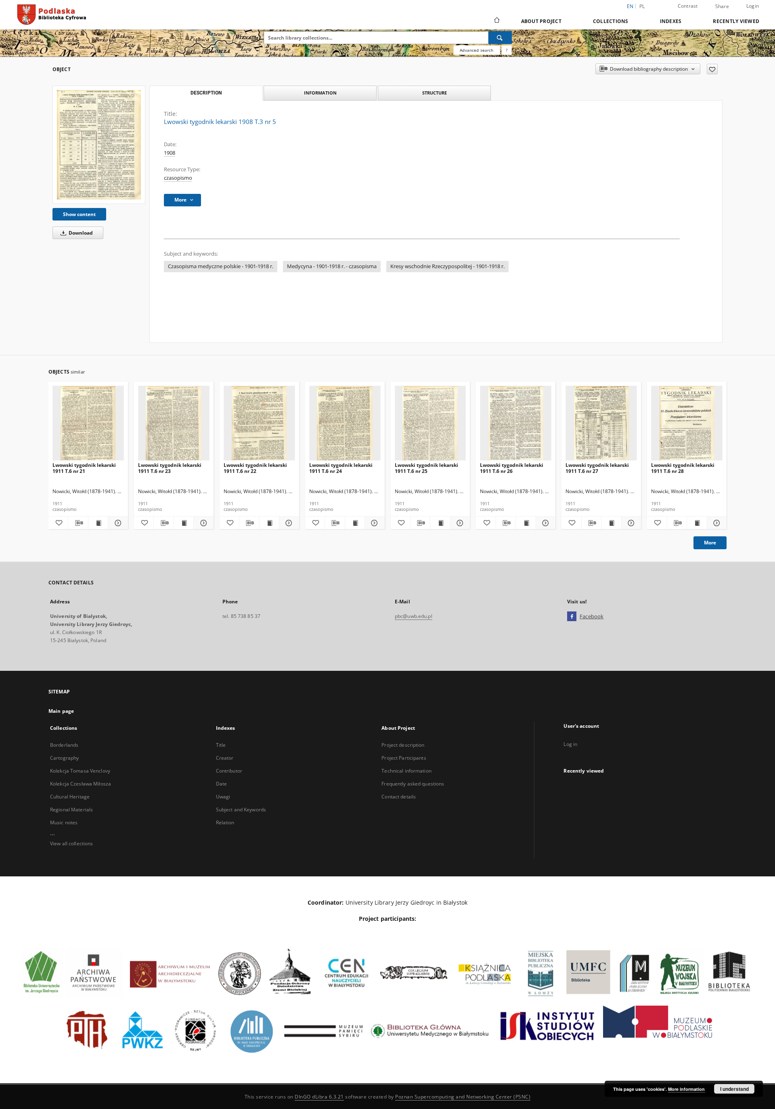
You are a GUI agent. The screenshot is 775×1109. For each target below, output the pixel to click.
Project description (402, 744)
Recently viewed (736, 21)
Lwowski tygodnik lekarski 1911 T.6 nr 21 (84, 468)
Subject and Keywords (241, 809)
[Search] (500, 37)
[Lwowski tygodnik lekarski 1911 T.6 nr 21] (88, 423)
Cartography (64, 757)
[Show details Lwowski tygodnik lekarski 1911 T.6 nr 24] (373, 523)
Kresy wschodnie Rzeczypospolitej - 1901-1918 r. (447, 266)
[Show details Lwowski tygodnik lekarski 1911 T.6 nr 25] (459, 523)
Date (221, 783)
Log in (570, 744)
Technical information (406, 770)
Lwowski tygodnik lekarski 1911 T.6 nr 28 (682, 468)
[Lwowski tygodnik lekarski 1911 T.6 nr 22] (259, 423)
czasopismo (178, 177)
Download (80, 232)
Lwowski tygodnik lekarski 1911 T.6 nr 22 (255, 468)
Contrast (688, 5)
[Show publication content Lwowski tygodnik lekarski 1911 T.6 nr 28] (696, 523)
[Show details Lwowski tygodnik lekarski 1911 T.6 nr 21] (116, 523)
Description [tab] (206, 93)
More (710, 542)
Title (221, 744)
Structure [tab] (434, 93)
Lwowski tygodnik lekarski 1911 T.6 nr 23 (169, 468)
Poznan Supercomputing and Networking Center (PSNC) (462, 1096)
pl (642, 6)
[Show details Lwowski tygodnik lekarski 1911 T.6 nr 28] (715, 523)
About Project (541, 21)
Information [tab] (320, 93)
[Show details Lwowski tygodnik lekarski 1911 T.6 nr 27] (630, 523)
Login (752, 5)
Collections (610, 21)
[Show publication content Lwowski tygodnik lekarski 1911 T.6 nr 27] (611, 523)
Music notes (64, 822)
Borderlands (64, 744)
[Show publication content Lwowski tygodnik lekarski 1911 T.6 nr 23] (183, 523)
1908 (169, 152)
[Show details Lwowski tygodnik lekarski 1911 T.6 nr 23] (202, 523)
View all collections (71, 843)
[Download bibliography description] (78, 523)
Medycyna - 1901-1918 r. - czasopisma (332, 266)
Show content (79, 214)
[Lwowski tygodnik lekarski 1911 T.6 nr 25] (430, 423)
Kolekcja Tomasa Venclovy (80, 770)
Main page (61, 711)
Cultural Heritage (70, 796)
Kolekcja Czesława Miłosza (80, 783)
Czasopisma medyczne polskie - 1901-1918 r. (220, 266)
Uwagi (223, 796)
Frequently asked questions (412, 783)
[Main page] (496, 21)
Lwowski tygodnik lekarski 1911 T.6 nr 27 (597, 468)
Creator (225, 757)
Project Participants (403, 757)
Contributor (229, 770)
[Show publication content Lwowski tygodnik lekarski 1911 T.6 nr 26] (525, 523)
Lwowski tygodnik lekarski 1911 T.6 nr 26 (511, 468)
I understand (734, 1088)
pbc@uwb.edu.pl (413, 616)
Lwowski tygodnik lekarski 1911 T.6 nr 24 (341, 468)
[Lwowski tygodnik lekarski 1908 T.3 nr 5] (99, 145)
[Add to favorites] (712, 69)
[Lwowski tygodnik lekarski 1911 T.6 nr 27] (601, 423)
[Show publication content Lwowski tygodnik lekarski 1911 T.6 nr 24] (354, 523)
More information (686, 1089)
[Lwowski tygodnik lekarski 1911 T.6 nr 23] (173, 423)
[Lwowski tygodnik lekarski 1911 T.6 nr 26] (515, 423)
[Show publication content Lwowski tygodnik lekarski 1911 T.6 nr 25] (440, 523)
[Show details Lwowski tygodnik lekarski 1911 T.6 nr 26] (544, 523)
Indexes (671, 21)
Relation (225, 822)
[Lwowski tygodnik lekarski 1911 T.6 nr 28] (686, 423)
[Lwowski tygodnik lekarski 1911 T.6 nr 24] (345, 423)
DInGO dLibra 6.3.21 (319, 1096)
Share (722, 6)
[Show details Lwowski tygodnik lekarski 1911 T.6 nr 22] (287, 523)
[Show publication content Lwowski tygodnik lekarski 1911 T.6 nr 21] (98, 523)
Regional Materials (71, 809)
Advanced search (476, 50)
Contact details (398, 796)
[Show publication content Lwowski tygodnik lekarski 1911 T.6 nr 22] (269, 523)
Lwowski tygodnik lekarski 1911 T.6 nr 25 (426, 468)
